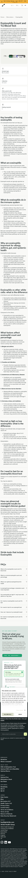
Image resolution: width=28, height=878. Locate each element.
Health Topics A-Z (6, 803)
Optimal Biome (5, 771)
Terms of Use (5, 811)
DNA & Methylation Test (8, 767)
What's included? (6, 761)
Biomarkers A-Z (5, 801)
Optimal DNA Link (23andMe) (10, 769)
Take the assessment (11, 655)
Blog (2, 799)
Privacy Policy (5, 805)
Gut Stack (4, 781)
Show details (19, 710)
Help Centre (4, 797)
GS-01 (2, 791)
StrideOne (4, 759)
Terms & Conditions (7, 809)
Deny (20, 714)
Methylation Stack (6, 779)
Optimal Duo (5, 777)
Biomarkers (9, 17)
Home (2, 17)
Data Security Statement (8, 816)
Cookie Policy (5, 807)
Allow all (7, 714)
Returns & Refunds (6, 814)
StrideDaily (4, 787)
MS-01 (3, 789)
